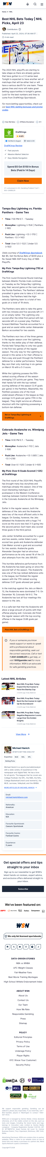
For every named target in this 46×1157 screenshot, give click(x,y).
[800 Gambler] (32, 1088)
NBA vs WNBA (23, 963)
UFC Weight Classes (23, 968)
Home (4, 12)
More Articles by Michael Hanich (19, 788)
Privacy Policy (23, 1041)
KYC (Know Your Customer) (23, 1060)
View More (21, 734)
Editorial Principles (23, 1037)
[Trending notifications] (28, 4)
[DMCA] (10, 1080)
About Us (23, 995)
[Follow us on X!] (13, 946)
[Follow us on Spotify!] (32, 946)
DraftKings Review (13, 145)
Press (23, 1018)
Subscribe (23, 889)
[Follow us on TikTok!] (38, 946)
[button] (41, 4)
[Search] (35, 4)
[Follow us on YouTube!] (19, 946)
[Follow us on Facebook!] (7, 946)
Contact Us (23, 1000)
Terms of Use (23, 1046)
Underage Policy (23, 1051)
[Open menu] (41, 4)
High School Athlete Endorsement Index (23, 981)
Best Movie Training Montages (23, 977)
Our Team (23, 1004)
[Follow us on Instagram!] (26, 946)
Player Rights (23, 1055)
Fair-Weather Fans (23, 972)
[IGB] (35, 1080)
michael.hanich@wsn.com (17, 797)
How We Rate (23, 1009)
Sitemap (23, 1023)
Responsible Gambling (23, 1014)
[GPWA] (16, 1096)
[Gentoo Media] (13, 1088)
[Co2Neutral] (30, 1096)
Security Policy (23, 1065)
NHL (11, 12)
